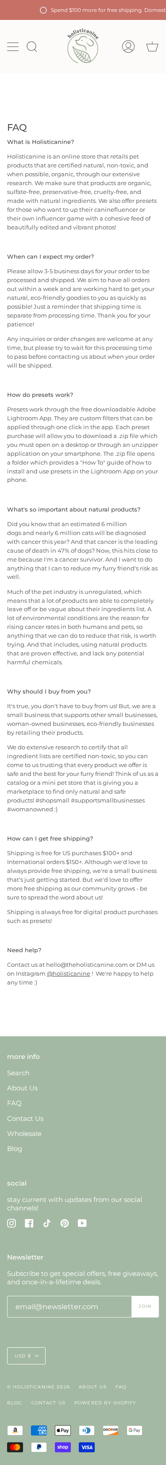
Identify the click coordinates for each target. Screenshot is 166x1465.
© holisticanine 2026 (38, 1386)
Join (145, 1306)
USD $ (23, 1355)
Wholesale (24, 1133)
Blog (14, 1148)
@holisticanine (68, 973)
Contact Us (25, 1118)
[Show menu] (13, 46)
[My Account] (128, 46)
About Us (22, 1088)
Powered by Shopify (105, 1402)
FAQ (14, 1103)
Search (18, 1073)
